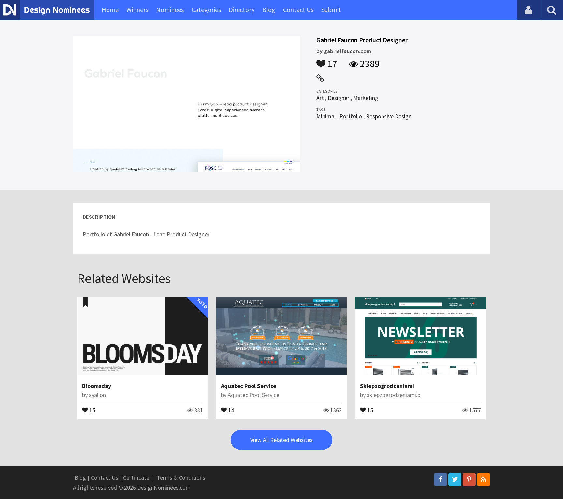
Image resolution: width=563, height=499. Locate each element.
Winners (137, 10)
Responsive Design (388, 116)
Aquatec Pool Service (248, 385)
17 (331, 60)
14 (230, 409)
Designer (338, 98)
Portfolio (350, 116)
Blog (268, 10)
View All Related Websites (281, 440)
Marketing (365, 98)
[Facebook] (440, 479)
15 (91, 409)
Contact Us (298, 10)
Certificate (136, 477)
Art (320, 98)
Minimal (326, 116)
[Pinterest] (469, 479)
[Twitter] (454, 479)
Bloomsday (96, 385)
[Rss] (483, 479)
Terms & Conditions (181, 477)
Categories (206, 10)
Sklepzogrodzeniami (387, 385)
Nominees (170, 10)
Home (110, 10)
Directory (241, 10)
